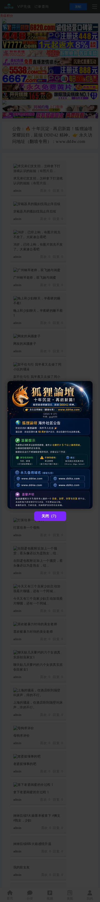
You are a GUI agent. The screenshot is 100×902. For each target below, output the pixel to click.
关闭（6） (50, 516)
